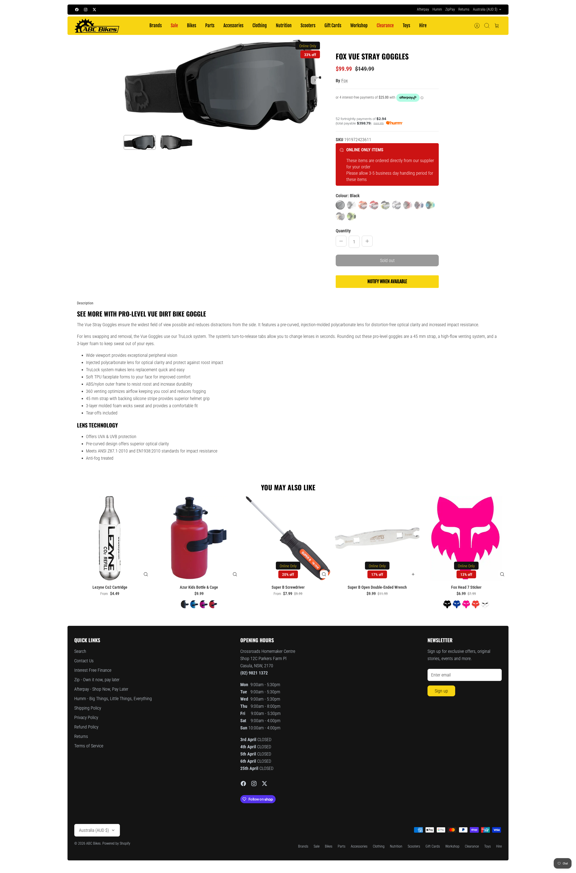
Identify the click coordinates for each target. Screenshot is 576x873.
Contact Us (84, 660)
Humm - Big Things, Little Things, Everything (113, 698)
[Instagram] (85, 9)
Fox (344, 80)
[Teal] (430, 205)
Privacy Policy (86, 717)
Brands (155, 25)
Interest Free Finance (92, 670)
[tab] (85, 303)
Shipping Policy (87, 708)
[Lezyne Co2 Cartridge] (110, 538)
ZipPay (450, 9)
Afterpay (423, 9)
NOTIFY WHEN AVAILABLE (387, 281)
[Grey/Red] (407, 205)
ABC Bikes (93, 843)
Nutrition (284, 25)
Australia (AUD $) (485, 9)
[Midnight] (418, 205)
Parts (209, 25)
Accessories (233, 25)
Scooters (308, 25)
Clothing (259, 25)
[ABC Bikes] (96, 26)
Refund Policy (86, 727)
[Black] (340, 205)
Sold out (387, 260)
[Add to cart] (413, 574)
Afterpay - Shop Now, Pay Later (101, 689)
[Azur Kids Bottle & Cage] (199, 538)
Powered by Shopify (116, 843)
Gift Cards (332, 25)
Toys (406, 25)
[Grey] (396, 205)
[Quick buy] (146, 574)
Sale (174, 25)
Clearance (385, 25)
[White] (340, 216)
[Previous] (209, 9)
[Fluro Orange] (362, 205)
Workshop (359, 25)
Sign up (441, 691)
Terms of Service (88, 746)
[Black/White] (351, 205)
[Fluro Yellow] (385, 205)
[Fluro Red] (373, 205)
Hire (423, 25)
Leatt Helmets (320, 9)
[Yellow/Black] (351, 216)
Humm (437, 9)
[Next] (366, 9)
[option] (223, 85)
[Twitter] (94, 9)
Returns (463, 9)
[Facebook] (76, 9)
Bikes (191, 25)
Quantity (343, 230)
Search (80, 651)
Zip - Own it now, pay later (96, 679)
